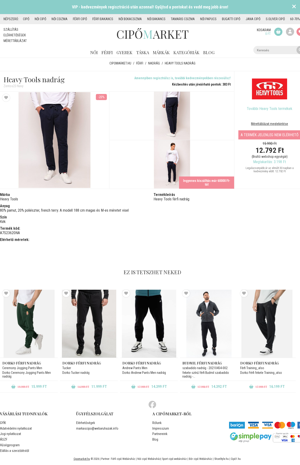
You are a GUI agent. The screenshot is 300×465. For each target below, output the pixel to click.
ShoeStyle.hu (221, 459)
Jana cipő (253, 19)
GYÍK (3, 423)
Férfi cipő (80, 19)
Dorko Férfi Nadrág (259, 363)
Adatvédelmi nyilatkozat (16, 428)
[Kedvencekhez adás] (6, 97)
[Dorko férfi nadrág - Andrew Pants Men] (149, 324)
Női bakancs (156, 19)
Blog (208, 52)
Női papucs (208, 19)
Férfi (107, 52)
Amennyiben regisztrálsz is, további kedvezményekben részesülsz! (182, 78)
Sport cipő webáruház (174, 459)
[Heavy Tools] (269, 88)
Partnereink (159, 434)
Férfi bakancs (102, 19)
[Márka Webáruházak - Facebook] (152, 404)
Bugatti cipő (231, 19)
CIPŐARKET (152, 33)
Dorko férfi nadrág (21, 363)
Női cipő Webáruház (149, 459)
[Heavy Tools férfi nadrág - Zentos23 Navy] (172, 116)
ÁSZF (3, 439)
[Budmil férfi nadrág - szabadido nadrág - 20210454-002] (209, 324)
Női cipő (40, 19)
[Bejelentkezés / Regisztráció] (290, 32)
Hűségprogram (10, 445)
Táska (142, 52)
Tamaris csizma (183, 19)
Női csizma (60, 19)
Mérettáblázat (15, 41)
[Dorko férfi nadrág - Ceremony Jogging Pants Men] (29, 324)
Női (94, 52)
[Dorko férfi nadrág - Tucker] (89, 324)
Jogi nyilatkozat (10, 434)
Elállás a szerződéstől (14, 451)
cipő (26, 19)
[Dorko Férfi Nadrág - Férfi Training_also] (267, 324)
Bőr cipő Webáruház (200, 459)
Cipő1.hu (236, 459)
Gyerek (124, 52)
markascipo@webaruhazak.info (97, 428)
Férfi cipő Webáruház (123, 459)
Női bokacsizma (130, 19)
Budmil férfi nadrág (202, 363)
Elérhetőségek (15, 35)
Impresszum (160, 428)
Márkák (161, 52)
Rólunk (156, 423)
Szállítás (11, 29)
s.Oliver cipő (275, 19)
